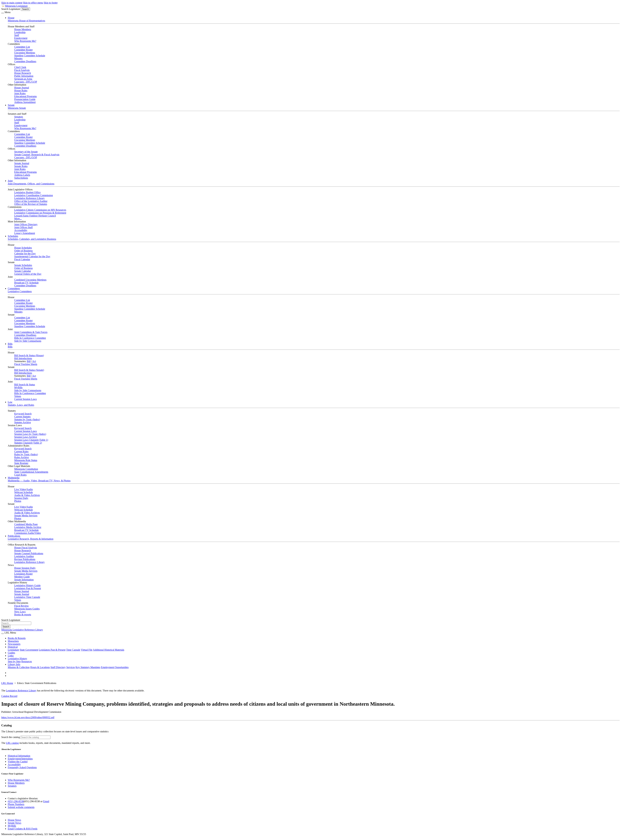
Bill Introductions (23, 358)
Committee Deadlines (25, 61)
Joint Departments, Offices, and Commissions (31, 183)
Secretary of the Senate (26, 151)
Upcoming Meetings (24, 52)
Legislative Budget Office (27, 192)
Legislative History (17, 658)
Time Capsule (73, 649)
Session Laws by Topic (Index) (30, 434)
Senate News (14, 822)
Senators (18, 116)
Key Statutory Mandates (88, 667)
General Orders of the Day (27, 274)
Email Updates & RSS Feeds (22, 828)
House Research (22, 73)
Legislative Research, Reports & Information (30, 538)
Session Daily (21, 498)
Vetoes (17, 396)
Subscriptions (21, 177)
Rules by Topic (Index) (26, 454)
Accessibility (20, 230)
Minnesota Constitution (26, 469)
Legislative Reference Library (29, 198)
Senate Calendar (22, 271)
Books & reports (22, 614)
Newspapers (14, 644)
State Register (21, 463)
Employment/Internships (20, 758)
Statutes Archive (22, 422)
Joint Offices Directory (26, 224)
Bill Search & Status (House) (29, 355)
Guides (11, 652)
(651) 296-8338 (16, 801)
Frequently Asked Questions (22, 767)
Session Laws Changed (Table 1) (31, 439)
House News (14, 820)
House (11, 17)
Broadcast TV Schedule (26, 282)
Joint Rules (20, 93)
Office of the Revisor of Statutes (30, 204)
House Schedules (23, 247)
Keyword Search (23, 413)
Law (10, 402)
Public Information (23, 76)
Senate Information (24, 579)
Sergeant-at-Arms (23, 78)
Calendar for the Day (25, 253)
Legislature (13, 649)
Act (34, 361)
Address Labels (22, 175)
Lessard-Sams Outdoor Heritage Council (35, 215)
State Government (29, 649)
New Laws (20, 611)
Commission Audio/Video (27, 533)
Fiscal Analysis (22, 70)
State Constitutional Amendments (31, 471)
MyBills (18, 387)
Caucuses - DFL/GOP (25, 81)
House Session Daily (25, 568)
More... (18, 218)
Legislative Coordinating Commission (33, 195)
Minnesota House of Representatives (26, 20)
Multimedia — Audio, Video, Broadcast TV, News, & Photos (39, 480)
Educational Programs (25, 96)
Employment (20, 38)
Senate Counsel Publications (28, 553)
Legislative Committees (20, 291)
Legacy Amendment (24, 233)
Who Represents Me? (25, 41)
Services (70, 667)
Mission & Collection (19, 667)
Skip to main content (11, 2)
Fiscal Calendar (22, 259)
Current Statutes (22, 416)
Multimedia (13, 477)
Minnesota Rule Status (25, 460)
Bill (29, 361)
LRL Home (7, 683)
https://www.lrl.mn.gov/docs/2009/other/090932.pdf (27, 717)
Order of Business (23, 250)
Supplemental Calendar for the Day (32, 256)
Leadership (20, 32)
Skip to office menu (33, 2)
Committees (14, 288)
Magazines (13, 641)
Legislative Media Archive (27, 527)
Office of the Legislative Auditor (30, 201)
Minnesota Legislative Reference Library (22, 629)
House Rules (20, 90)
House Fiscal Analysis (25, 547)
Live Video (20, 489)
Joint (10, 180)
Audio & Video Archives (27, 495)
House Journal (21, 87)
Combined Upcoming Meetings (30, 279)
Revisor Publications (24, 559)
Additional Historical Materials (108, 649)
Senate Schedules (23, 265)
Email (46, 801)
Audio (29, 489)
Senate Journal (21, 163)
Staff (16, 35)
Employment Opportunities (115, 667)
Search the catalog (10, 737)
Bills (10, 343)
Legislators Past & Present (27, 588)
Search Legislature (10, 9)
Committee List (22, 46)
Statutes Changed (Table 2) (28, 442)
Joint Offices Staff (23, 227)
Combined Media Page (26, 524)
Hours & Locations (40, 667)
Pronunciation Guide (24, 99)
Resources (26, 661)
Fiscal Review (21, 605)
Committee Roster (23, 49)
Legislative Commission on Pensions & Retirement (40, 212)
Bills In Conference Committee (30, 338)
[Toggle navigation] (2, 13)
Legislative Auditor (24, 556)
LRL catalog (12, 743)
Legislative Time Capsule (27, 597)
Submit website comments (21, 807)
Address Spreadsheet (25, 102)
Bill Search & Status (24, 384)
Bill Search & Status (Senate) (29, 370)
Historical (13, 647)
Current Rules (21, 451)
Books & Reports (17, 638)
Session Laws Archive (25, 437)
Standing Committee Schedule (29, 55)
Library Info (14, 664)
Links (11, 655)
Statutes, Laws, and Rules (21, 405)
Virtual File (86, 649)
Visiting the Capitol (17, 761)
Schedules (13, 236)
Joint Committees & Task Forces (30, 332)
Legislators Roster (23, 573)
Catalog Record (9, 696)
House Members (22, 29)
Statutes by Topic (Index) (27, 419)
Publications (14, 536)
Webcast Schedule (23, 492)
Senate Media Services (25, 515)
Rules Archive (21, 457)
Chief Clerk (20, 67)
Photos (17, 501)
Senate (11, 105)
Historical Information (19, 755)
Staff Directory (58, 667)
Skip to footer (51, 2)
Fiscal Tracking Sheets (25, 364)
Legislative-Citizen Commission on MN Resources (40, 209)
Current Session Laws (25, 399)
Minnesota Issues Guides (27, 608)
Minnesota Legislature (16, 6)
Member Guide (22, 576)
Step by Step (14, 661)
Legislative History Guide (27, 585)
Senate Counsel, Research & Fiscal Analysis (36, 154)
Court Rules (20, 474)
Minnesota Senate (17, 108)
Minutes (18, 58)
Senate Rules (20, 166)
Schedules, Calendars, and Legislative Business (32, 239)
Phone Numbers (16, 804)
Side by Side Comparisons (27, 340)
